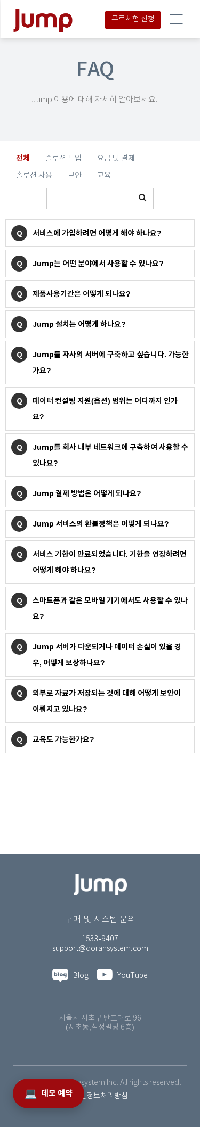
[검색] (142, 198)
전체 (23, 158)
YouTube (130, 976)
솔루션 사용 (34, 175)
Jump (75, 20)
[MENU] (176, 19)
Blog (78, 976)
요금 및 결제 (116, 158)
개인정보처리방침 (100, 1096)
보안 (75, 175)
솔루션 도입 (63, 158)
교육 (104, 175)
